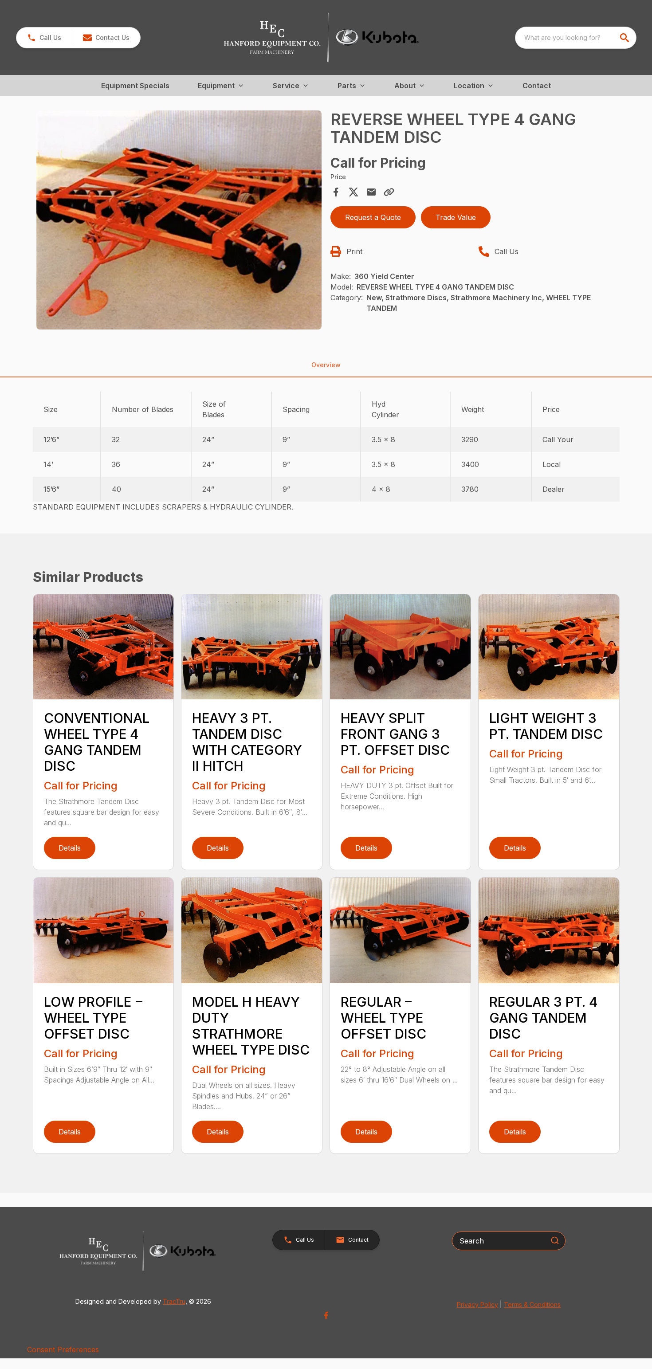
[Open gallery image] (179, 220)
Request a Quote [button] (373, 217)
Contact (536, 85)
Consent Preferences (63, 1349)
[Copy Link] (389, 192)
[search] (625, 37)
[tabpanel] (179, 221)
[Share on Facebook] (335, 192)
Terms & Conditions (532, 1304)
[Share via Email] (371, 192)
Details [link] (70, 847)
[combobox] (575, 37)
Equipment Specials (135, 85)
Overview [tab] (326, 365)
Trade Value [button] (456, 217)
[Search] (555, 1240)
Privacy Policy (477, 1304)
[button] (44, 38)
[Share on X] (353, 192)
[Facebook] (326, 1315)
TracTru (174, 1301)
